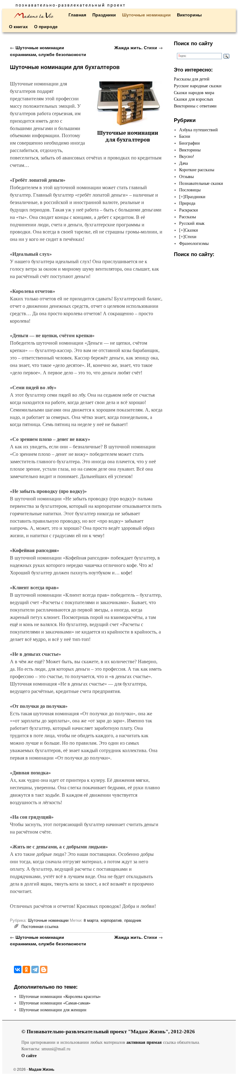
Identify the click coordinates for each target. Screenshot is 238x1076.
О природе (46, 26)
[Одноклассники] (26, 969)
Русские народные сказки (198, 85)
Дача (183, 163)
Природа (187, 203)
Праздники (104, 14)
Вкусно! (186, 156)
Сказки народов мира (194, 92)
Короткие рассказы (196, 169)
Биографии (189, 143)
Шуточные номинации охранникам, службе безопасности (48, 50)
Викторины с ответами (195, 105)
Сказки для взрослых (193, 99)
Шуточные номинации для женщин (52, 1009)
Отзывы (186, 176)
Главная (77, 14)
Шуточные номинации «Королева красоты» (60, 996)
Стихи (190, 236)
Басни (184, 136)
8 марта (91, 920)
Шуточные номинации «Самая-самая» (54, 1002)
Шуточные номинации (146, 14)
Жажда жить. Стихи (138, 47)
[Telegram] (35, 969)
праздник (132, 920)
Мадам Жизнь (41, 1069)
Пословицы (190, 189)
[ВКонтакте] (17, 969)
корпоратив (111, 920)
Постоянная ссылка (39, 926)
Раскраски (188, 209)
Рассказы (187, 216)
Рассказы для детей (191, 78)
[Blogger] (43, 969)
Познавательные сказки (201, 183)
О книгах (18, 26)
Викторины (189, 14)
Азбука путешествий (198, 129)
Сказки (191, 230)
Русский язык (192, 223)
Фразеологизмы (194, 243)
